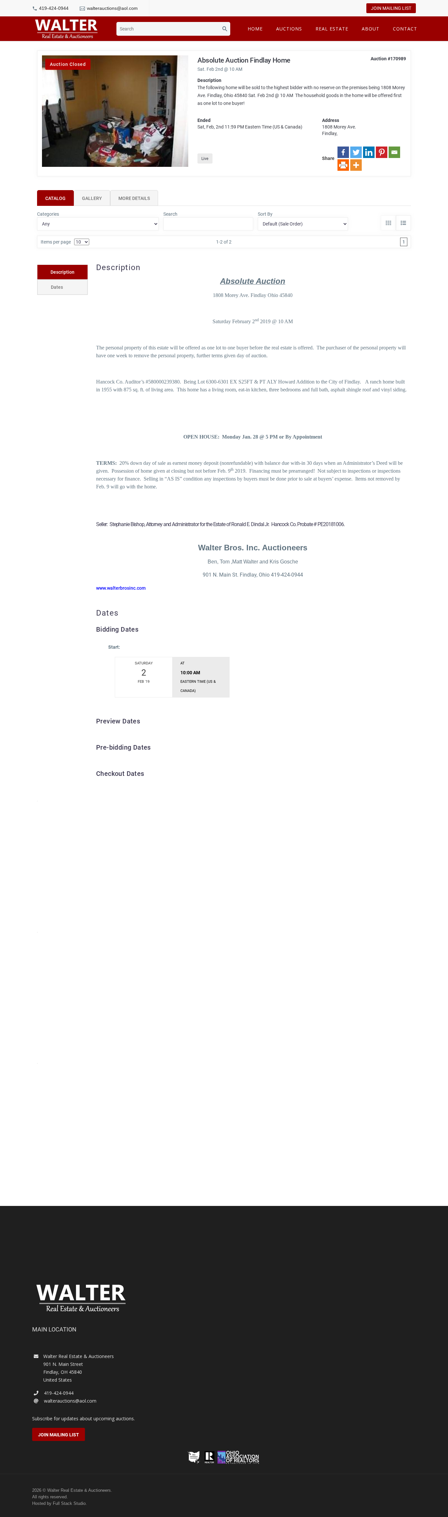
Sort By (265, 214)
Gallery (92, 198)
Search (170, 214)
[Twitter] (356, 152)
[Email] (394, 152)
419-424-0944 (54, 8)
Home (255, 29)
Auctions (289, 29)
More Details (134, 198)
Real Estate (332, 29)
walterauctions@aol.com (112, 8)
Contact (405, 29)
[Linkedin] (369, 152)
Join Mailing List (391, 8)
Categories (48, 214)
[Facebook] (343, 152)
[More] (356, 165)
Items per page (56, 242)
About (370, 29)
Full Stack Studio (69, 1503)
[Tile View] (388, 222)
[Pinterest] (381, 152)
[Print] (343, 165)
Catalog (55, 198)
